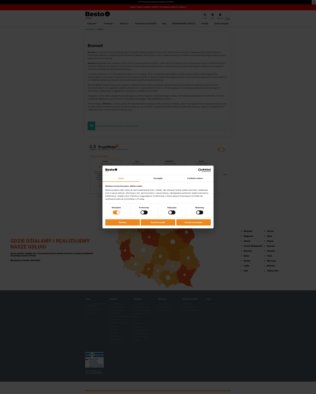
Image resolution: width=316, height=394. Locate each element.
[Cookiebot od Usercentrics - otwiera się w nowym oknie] (200, 170)
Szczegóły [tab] (158, 178)
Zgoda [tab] (121, 178)
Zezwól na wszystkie (193, 222)
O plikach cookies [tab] (195, 178)
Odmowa (122, 222)
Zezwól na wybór (158, 222)
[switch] (144, 212)
